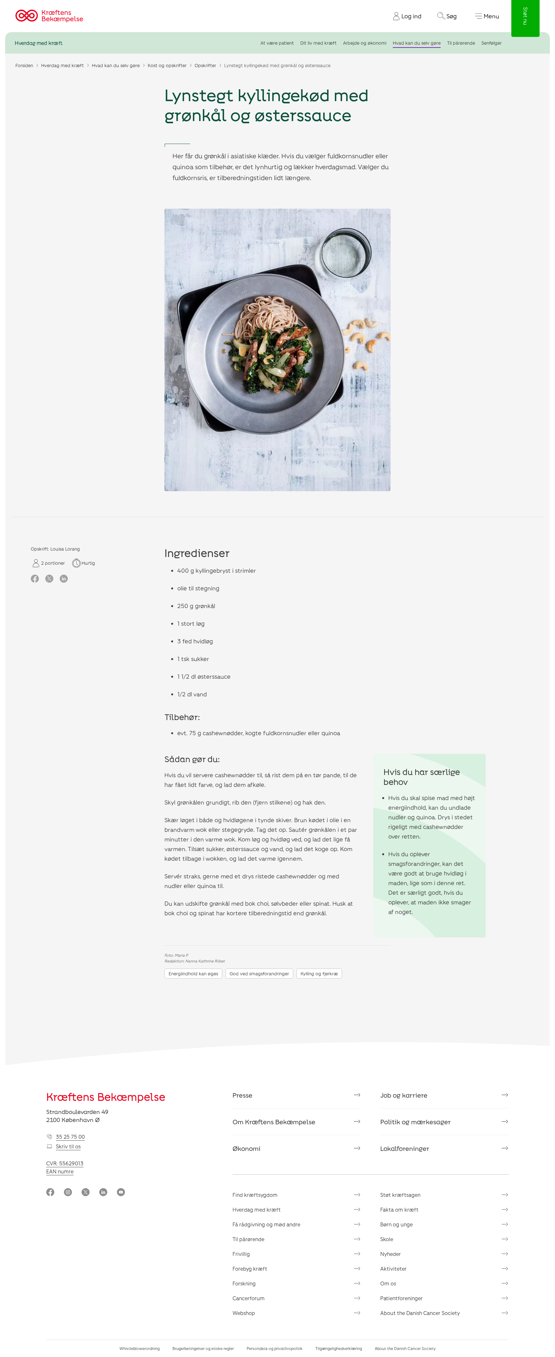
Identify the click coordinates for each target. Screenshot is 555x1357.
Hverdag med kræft (39, 43)
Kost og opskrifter (167, 65)
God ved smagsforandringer (259, 973)
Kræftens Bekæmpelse (105, 1096)
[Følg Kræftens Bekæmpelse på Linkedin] (103, 1192)
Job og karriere (403, 1095)
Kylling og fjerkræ (319, 973)
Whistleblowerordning (139, 1348)
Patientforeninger (401, 1298)
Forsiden (24, 65)
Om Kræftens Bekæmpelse (274, 1122)
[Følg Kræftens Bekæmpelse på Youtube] (121, 1192)
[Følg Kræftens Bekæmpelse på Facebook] (50, 1192)
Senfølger (491, 43)
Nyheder (390, 1254)
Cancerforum (249, 1298)
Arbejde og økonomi (364, 43)
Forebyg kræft (250, 1269)
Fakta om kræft (399, 1209)
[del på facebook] (35, 579)
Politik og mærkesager (415, 1122)
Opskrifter (205, 65)
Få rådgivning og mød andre (266, 1224)
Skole (386, 1239)
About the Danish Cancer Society (420, 1313)
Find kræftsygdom (255, 1195)
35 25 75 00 (70, 1137)
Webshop (244, 1313)
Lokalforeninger (404, 1148)
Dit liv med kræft (318, 43)
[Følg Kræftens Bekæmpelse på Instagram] (68, 1192)
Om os (388, 1283)
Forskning (244, 1283)
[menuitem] (404, 16)
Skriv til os (68, 1146)
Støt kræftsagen (400, 1195)
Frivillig (241, 1254)
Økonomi (246, 1148)
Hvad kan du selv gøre (417, 43)
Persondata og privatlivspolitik (275, 1348)
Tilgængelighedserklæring (338, 1348)
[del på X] (49, 579)
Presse (242, 1095)
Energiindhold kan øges (193, 973)
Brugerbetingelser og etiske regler (203, 1348)
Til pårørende (461, 43)
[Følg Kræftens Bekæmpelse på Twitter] (86, 1192)
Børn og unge (396, 1224)
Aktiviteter (393, 1269)
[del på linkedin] (64, 579)
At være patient (277, 43)
